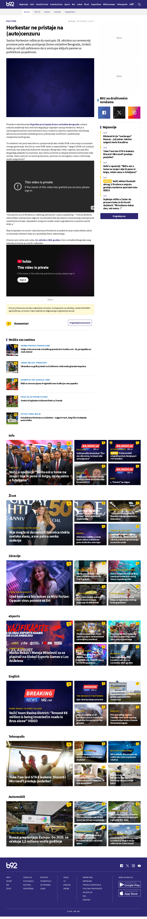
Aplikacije (87, 892)
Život (8, 888)
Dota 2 (80, 630)
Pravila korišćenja (92, 885)
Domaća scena (16, 648)
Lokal (43, 888)
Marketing (88, 877)
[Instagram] (134, 112)
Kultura (11, 21)
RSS (84, 896)
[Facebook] (104, 112)
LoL (112, 630)
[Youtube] (139, 865)
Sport (9, 881)
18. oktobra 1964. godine (47, 240)
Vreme (66, 888)
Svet (112, 478)
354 (15, 414)
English (114, 687)
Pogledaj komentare (80, 322)
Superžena (28, 888)
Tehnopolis (45, 881)
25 (16, 397)
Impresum (87, 881)
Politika (14, 467)
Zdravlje (27, 877)
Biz (7, 885)
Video (66, 877)
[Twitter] (119, 112)
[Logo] (10, 4)
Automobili (45, 885)
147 (15, 346)
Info (8, 877)
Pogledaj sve (119, 216)
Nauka (79, 533)
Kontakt (87, 900)
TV (64, 881)
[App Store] (130, 893)
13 (137, 827)
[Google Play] (130, 884)
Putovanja (28, 881)
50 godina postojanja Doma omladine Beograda (54, 124)
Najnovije (23, 4)
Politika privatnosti (92, 888)
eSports (44, 877)
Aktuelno (115, 653)
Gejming (13, 772)
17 (16, 363)
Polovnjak (82, 811)
